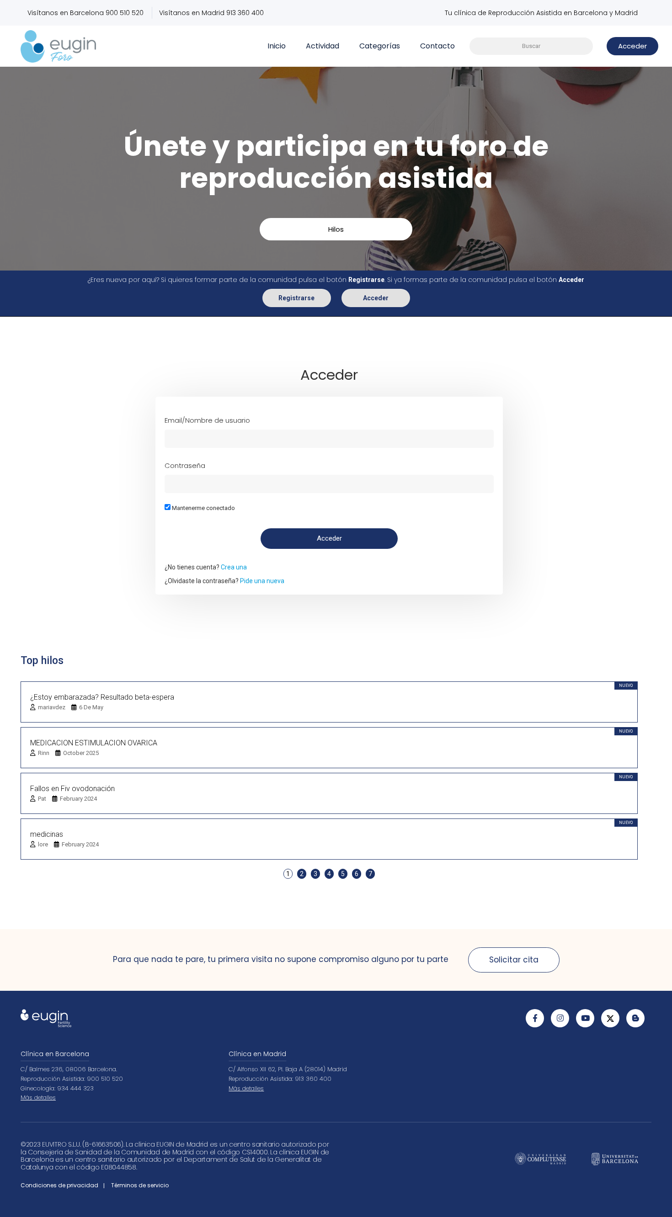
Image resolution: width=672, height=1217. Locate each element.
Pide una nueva (262, 581)
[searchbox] (531, 46)
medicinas (46, 834)
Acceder (376, 298)
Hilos (336, 229)
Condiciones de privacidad (59, 1185)
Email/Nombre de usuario (207, 420)
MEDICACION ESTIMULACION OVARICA (93, 743)
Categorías (379, 46)
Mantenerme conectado (203, 508)
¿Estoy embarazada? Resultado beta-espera (102, 697)
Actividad (322, 46)
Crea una (234, 567)
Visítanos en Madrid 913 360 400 (211, 12)
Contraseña (185, 465)
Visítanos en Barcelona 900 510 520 (85, 12)
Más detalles (38, 1097)
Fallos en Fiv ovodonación (72, 788)
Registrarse (296, 298)
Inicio (276, 46)
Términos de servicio (140, 1185)
